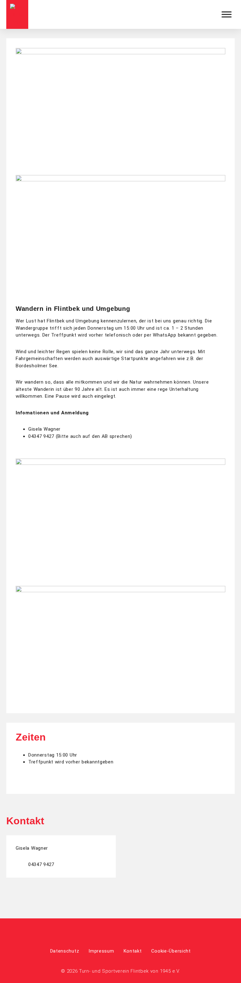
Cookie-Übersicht (171, 951)
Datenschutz (64, 951)
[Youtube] (129, 933)
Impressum (101, 951)
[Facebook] (112, 933)
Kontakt (133, 951)
